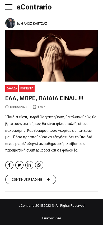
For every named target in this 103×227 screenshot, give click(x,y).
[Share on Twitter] (19, 165)
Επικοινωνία (51, 218)
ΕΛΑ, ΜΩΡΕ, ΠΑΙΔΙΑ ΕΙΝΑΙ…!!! (44, 98)
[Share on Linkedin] (29, 165)
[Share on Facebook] (9, 165)
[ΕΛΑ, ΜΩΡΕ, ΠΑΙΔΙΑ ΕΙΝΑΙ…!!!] (51, 56)
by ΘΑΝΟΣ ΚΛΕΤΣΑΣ (32, 24)
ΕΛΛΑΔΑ (12, 88)
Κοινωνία (26, 88)
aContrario (34, 7)
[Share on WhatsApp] (39, 165)
